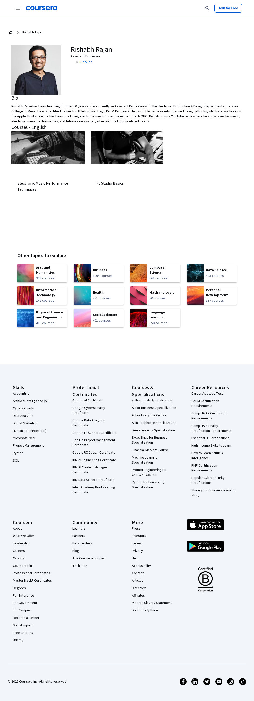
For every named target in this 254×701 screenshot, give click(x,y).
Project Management (28, 445)
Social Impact (23, 625)
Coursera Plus (23, 565)
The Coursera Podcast (89, 558)
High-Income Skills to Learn (211, 445)
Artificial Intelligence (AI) (31, 401)
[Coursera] (41, 8)
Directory (139, 588)
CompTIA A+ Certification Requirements (209, 416)
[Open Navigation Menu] (18, 8)
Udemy (18, 640)
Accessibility (141, 565)
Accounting (21, 393)
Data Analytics (23, 415)
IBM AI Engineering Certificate (94, 460)
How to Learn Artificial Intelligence (207, 456)
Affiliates (138, 595)
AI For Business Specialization (154, 407)
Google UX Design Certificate (93, 452)
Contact (138, 573)
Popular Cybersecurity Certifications (208, 480)
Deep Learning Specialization (153, 430)
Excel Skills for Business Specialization (149, 440)
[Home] (10, 32)
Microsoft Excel (24, 438)
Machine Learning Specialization (145, 460)
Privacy (137, 550)
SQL (16, 460)
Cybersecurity (23, 408)
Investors (139, 536)
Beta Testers (82, 543)
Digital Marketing (25, 423)
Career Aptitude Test (207, 393)
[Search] (207, 8)
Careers (19, 550)
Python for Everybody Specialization (148, 485)
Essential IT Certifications (210, 438)
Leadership (21, 543)
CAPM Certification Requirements (205, 403)
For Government (25, 603)
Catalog (18, 558)
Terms (137, 543)
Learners (79, 528)
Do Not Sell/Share (145, 610)
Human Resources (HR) (29, 430)
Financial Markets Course (150, 450)
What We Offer (23, 536)
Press (136, 528)
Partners (78, 536)
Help (135, 558)
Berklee (86, 62)
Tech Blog (79, 565)
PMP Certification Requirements (204, 468)
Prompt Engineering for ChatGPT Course (149, 472)
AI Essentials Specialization (152, 400)
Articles (137, 580)
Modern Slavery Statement (152, 603)
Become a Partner (26, 617)
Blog (75, 550)
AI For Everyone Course (149, 415)
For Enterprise (23, 595)
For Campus (22, 610)
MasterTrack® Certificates (32, 580)
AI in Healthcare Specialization (154, 422)
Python (18, 453)
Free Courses (23, 632)
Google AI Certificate (87, 400)
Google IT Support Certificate (94, 432)
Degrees (19, 588)
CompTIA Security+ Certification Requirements (211, 428)
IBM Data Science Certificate (93, 479)
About (17, 528)
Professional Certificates (31, 573)
